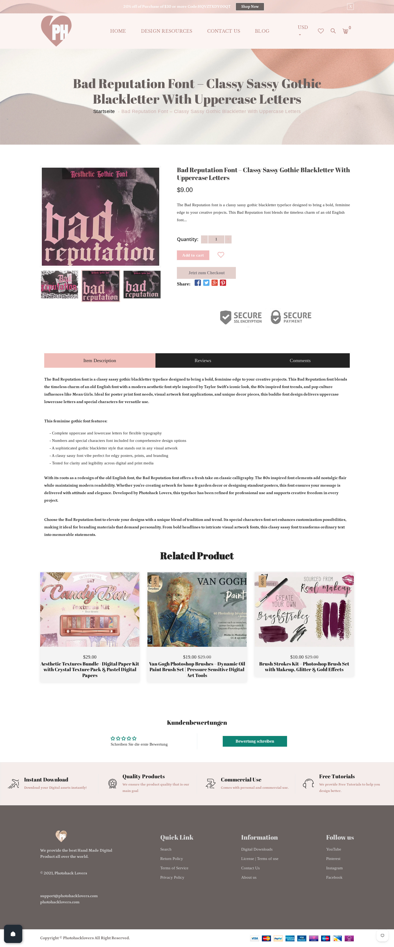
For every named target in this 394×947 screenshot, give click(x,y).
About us (249, 877)
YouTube (333, 849)
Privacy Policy (172, 877)
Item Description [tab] (99, 360)
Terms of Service (174, 868)
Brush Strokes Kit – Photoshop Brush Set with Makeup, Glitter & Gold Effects (304, 666)
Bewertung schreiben (255, 741)
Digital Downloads (257, 849)
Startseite (104, 111)
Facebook (334, 877)
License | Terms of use (259, 858)
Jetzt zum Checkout (206, 272)
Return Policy (171, 858)
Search (166, 849)
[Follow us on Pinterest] (223, 283)
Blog (262, 31)
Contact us (223, 31)
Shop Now (250, 7)
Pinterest (333, 858)
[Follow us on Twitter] (206, 283)
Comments (300, 360)
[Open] (13, 934)
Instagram (334, 868)
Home (118, 31)
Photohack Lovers (70, 873)
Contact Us (250, 868)
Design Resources (166, 31)
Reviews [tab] (203, 360)
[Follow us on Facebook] (197, 283)
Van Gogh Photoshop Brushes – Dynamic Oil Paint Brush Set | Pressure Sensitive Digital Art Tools (197, 669)
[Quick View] (103, 617)
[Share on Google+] (214, 283)
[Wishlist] (221, 255)
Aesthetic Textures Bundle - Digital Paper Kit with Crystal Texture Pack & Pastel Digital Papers (89, 669)
